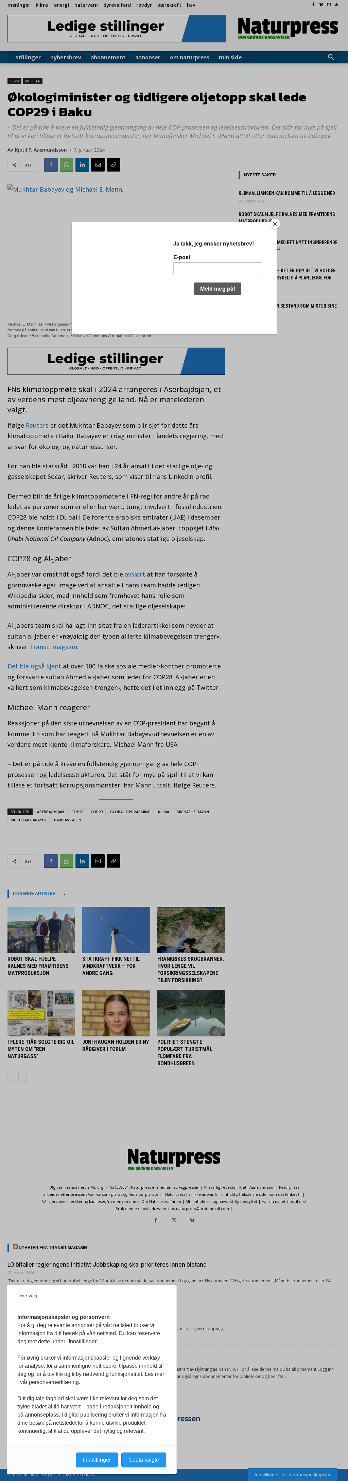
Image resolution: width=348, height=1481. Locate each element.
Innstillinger (97, 1460)
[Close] (275, 224)
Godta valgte (143, 1460)
